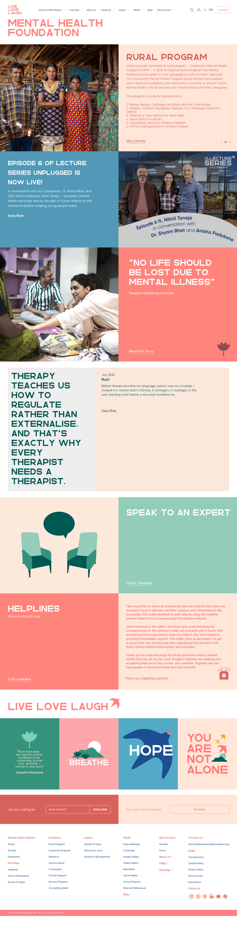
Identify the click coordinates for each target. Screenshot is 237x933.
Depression (14, 856)
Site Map (164, 870)
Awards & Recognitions (97, 856)
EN (205, 10)
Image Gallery (131, 856)
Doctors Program (58, 881)
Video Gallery (130, 863)
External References (134, 888)
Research (54, 856)
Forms (162, 850)
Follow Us (194, 888)
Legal (191, 850)
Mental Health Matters (50, 10)
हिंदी (211, 10)
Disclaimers (194, 882)
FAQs (162, 863)
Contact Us (195, 837)
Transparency (196, 857)
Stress (11, 844)
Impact (122, 10)
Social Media (130, 875)
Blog (150, 10)
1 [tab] (221, 142)
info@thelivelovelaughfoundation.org (208, 844)
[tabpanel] (118, 97)
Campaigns (55, 869)
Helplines (13, 869)
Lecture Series (56, 863)
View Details (136, 141)
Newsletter (129, 869)
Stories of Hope (16, 882)
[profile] (198, 9)
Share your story (93, 850)
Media (137, 10)
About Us (91, 10)
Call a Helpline (19, 679)
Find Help (74, 10)
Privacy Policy (196, 869)
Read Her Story (141, 351)
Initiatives (106, 10)
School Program (57, 875)
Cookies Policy (196, 863)
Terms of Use (195, 875)
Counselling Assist (58, 888)
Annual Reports (132, 881)
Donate (223, 10)
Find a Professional (18, 875)
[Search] (191, 9)
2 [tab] (225, 142)
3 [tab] (229, 142)
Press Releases (131, 844)
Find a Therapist (139, 583)
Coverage (128, 850)
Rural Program (57, 844)
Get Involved (164, 10)
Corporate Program (60, 850)
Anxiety (12, 850)
